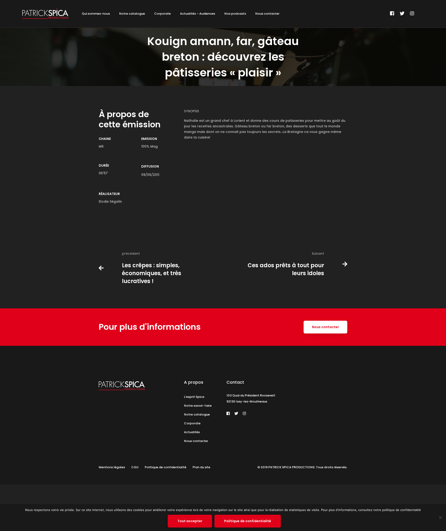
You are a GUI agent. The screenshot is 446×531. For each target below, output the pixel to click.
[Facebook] (392, 13)
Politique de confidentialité (247, 521)
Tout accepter (189, 521)
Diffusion (150, 166)
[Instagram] (412, 13)
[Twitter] (402, 13)
